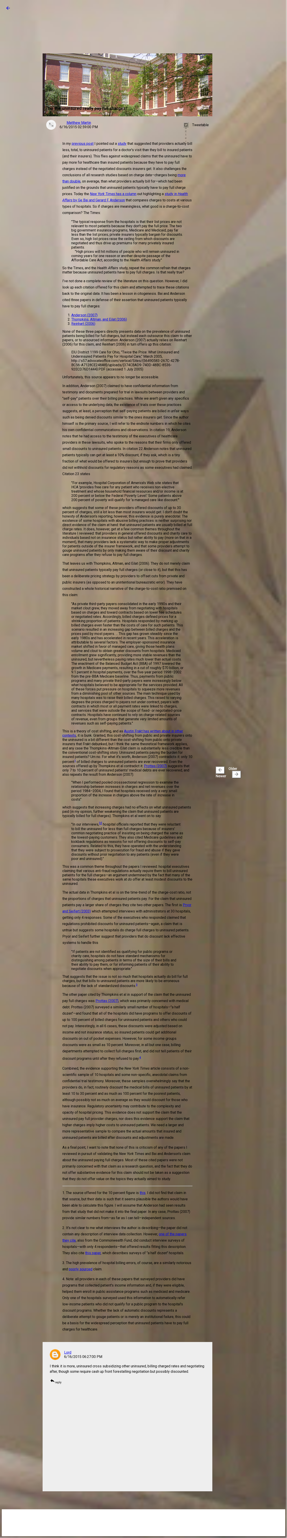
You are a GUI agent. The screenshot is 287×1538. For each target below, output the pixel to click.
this (143, 1193)
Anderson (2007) (84, 315)
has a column (113, 194)
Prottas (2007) (155, 766)
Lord (67, 1352)
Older (233, 772)
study (122, 143)
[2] (100, 823)
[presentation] (220, 770)
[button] (8, 9)
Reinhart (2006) (83, 324)
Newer (221, 772)
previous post (82, 143)
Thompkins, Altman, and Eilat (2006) (99, 319)
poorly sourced (80, 1269)
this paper (93, 1253)
